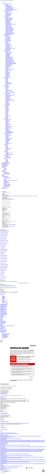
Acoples (7, 145)
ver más (1, 434)
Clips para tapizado (8, 95)
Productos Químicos (3, 305)
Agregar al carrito (3, 285)
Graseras (7, 68)
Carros (7, 88)
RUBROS (3, 167)
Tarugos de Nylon (8, 157)
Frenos (7, 150)
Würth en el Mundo (3, 321)
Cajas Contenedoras (8, 83)
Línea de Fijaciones (6, 105)
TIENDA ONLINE (5, 188)
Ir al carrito (13, 285)
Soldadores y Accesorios (9, 27)
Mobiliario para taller (3, 311)
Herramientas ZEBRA (9, 52)
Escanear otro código (9, 285)
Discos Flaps (7, 38)
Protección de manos (9, 12)
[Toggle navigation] (0, 286)
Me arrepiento (17, 433)
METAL (7, 161)
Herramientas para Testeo (9, 138)
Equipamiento (2, 310)
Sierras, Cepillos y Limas (9, 58)
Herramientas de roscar (9, 61)
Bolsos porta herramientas (17, 455)
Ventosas (7, 153)
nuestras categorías (14, 281)
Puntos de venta (6, 172)
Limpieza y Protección (9, 82)
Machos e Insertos (42, 446)
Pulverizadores (29, 451)
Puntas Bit (7, 74)
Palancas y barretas (8, 70)
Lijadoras (7, 123)
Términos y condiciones (7, 184)
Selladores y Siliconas (9, 19)
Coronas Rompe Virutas (9, 46)
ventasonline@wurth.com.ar (4, 432)
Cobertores (7, 101)
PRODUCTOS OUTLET (7, 34)
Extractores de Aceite (9, 131)
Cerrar (1, 403)
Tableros (7, 89)
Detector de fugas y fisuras (9, 33)
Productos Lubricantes (23, 440)
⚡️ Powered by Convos (30, 468)
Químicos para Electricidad (9, 30)
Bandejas (7, 81)
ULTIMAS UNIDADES (9, 8)
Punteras (7, 142)
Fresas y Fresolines (13, 446)
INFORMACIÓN (4, 176)
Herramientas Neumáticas (4, 313)
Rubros (5, 158)
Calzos (31, 459)
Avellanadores (8, 47)
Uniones (7, 147)
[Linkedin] (18, 423)
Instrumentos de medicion (9, 69)
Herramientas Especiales (9, 65)
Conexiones (8, 463)
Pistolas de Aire (8, 72)
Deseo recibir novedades (6, 222)
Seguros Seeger (8, 110)
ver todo (7, 4)
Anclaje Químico (2, 469)
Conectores (7, 140)
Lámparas (7, 136)
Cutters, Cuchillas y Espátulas (35, 449)
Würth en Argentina (7, 173)
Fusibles (7, 137)
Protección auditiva (8, 14)
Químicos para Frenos (9, 31)
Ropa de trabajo (8, 15)
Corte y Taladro (6, 41)
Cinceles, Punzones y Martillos (10, 60)
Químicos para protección (9, 29)
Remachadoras (8, 56)
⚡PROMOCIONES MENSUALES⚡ (11, 9)
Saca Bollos (5, 151)
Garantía (5, 179)
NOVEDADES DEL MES (8, 3)
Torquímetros (8, 55)
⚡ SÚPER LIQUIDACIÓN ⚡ (22, 436)
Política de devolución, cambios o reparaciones (10, 180)
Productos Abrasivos (7, 35)
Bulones (7, 118)
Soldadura (7, 76)
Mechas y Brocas (8, 43)
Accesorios (29, 450)
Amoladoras (7, 121)
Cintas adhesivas (8, 23)
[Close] (0, 282)
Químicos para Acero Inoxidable (40, 441)
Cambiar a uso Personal (5, 224)
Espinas (7, 116)
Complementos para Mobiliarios (10, 92)
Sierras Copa (7, 45)
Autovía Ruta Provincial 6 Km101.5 (5, 415)
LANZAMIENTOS (5, 336)
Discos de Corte (8, 44)
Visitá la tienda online (3, 393)
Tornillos (1, 459)
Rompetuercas (8, 75)
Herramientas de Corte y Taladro (10, 48)
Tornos (7, 122)
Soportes (7, 85)
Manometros (7, 149)
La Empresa (4, 171)
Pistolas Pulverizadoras (9, 132)
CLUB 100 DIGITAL (5, 165)
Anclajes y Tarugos (6, 155)
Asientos (7, 79)
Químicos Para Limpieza (9, 32)
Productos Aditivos (8, 17)
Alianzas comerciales (3, 331)
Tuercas (18, 459)
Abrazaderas (7, 107)
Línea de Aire (2, 315)
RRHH (3, 174)
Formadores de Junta (9, 22)
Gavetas (7, 91)
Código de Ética (2, 327)
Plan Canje (5, 181)
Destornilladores (8, 54)
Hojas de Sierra (8, 49)
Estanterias (7, 87)
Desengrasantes (8, 20)
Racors (7, 146)
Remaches (7, 109)
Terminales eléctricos (9, 135)
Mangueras (7, 103)
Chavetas (7, 113)
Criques (7, 80)
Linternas (9, 451)
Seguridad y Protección (7, 11)
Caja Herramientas (8, 66)
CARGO (1, 319)
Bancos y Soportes (8, 90)
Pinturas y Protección (9, 25)
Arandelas (7, 111)
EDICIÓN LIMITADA (7, 77)
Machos (7, 71)
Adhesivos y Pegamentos (9, 18)
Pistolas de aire (15, 461)
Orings (7, 112)
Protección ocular (8, 13)
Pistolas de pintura (8, 124)
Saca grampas (8, 98)
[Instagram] (11, 423)
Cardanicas (7, 67)
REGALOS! (4, 166)
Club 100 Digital (6, 186)
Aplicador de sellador (40, 461)
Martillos (7, 128)
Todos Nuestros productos (11, 433)
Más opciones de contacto (12, 432)
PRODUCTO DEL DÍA (5, 162)
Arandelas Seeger (34, 459)
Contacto (3, 187)
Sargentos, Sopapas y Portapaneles (11, 62)
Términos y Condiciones (3, 433)
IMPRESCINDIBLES (9, 6)
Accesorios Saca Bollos (3, 467)
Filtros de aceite (8, 99)
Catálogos (3, 170)
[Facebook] (4, 423)
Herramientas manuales (7, 50)
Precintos (7, 108)
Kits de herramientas (9, 64)
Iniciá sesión (4, 191)
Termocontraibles (29, 463)
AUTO (7, 160)
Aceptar (5, 407)
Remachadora (8, 130)
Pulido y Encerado (8, 26)
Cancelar (2, 407)
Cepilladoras (7, 129)
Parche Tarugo (8, 104)
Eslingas (7, 102)
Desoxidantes (8, 21)
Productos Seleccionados (9, 10)
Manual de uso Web (7, 185)
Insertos (7, 117)
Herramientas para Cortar (9, 126)
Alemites (7, 114)
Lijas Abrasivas (8, 37)
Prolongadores (8, 73)
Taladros (7, 125)
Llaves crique (8, 127)
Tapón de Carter (8, 96)
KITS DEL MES (4, 164)
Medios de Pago (2, 323)
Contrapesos (7, 97)
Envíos (5, 178)
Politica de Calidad (6, 182)
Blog (3, 175)
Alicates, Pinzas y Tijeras (9, 59)
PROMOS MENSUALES (6, 163)
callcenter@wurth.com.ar (4, 429)
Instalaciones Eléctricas (7, 133)
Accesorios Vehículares (7, 93)
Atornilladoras (8, 120)
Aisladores (7, 141)
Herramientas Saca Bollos (9, 154)
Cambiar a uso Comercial (12, 224)
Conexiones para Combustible (10, 100)
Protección (7, 84)
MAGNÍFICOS (8, 5)
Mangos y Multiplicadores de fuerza (11, 63)
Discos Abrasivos (8, 39)
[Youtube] (25, 423)
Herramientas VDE (8, 143)
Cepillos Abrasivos (8, 40)
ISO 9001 (5, 183)
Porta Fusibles (8, 139)
